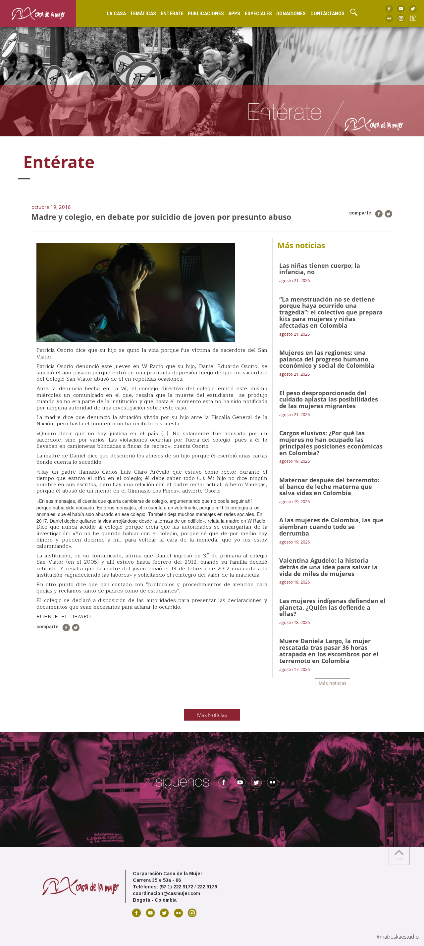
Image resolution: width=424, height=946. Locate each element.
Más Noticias (212, 715)
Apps (234, 14)
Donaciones (291, 14)
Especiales (258, 14)
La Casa (116, 14)
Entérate (172, 14)
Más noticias (332, 683)
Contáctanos (327, 14)
